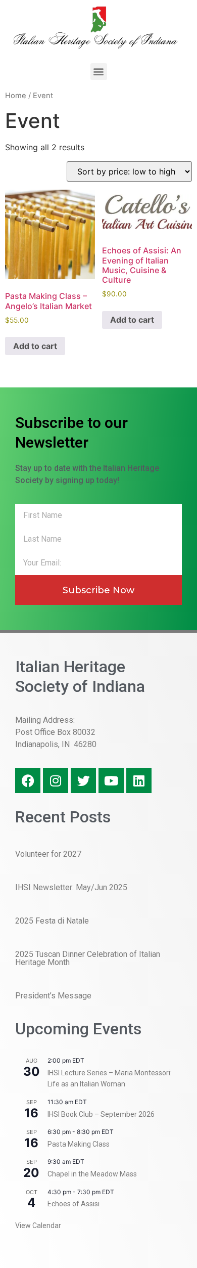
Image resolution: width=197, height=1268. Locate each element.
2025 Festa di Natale (52, 921)
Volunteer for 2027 (48, 854)
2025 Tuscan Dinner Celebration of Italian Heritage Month (87, 958)
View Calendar (38, 1225)
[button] (98, 71)
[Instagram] (55, 780)
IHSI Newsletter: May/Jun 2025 (71, 887)
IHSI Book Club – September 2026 (101, 1114)
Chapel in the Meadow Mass (92, 1174)
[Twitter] (83, 780)
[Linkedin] (139, 780)
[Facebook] (27, 780)
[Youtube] (111, 780)
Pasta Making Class (78, 1144)
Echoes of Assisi (73, 1204)
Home (15, 95)
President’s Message (53, 995)
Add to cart (35, 346)
